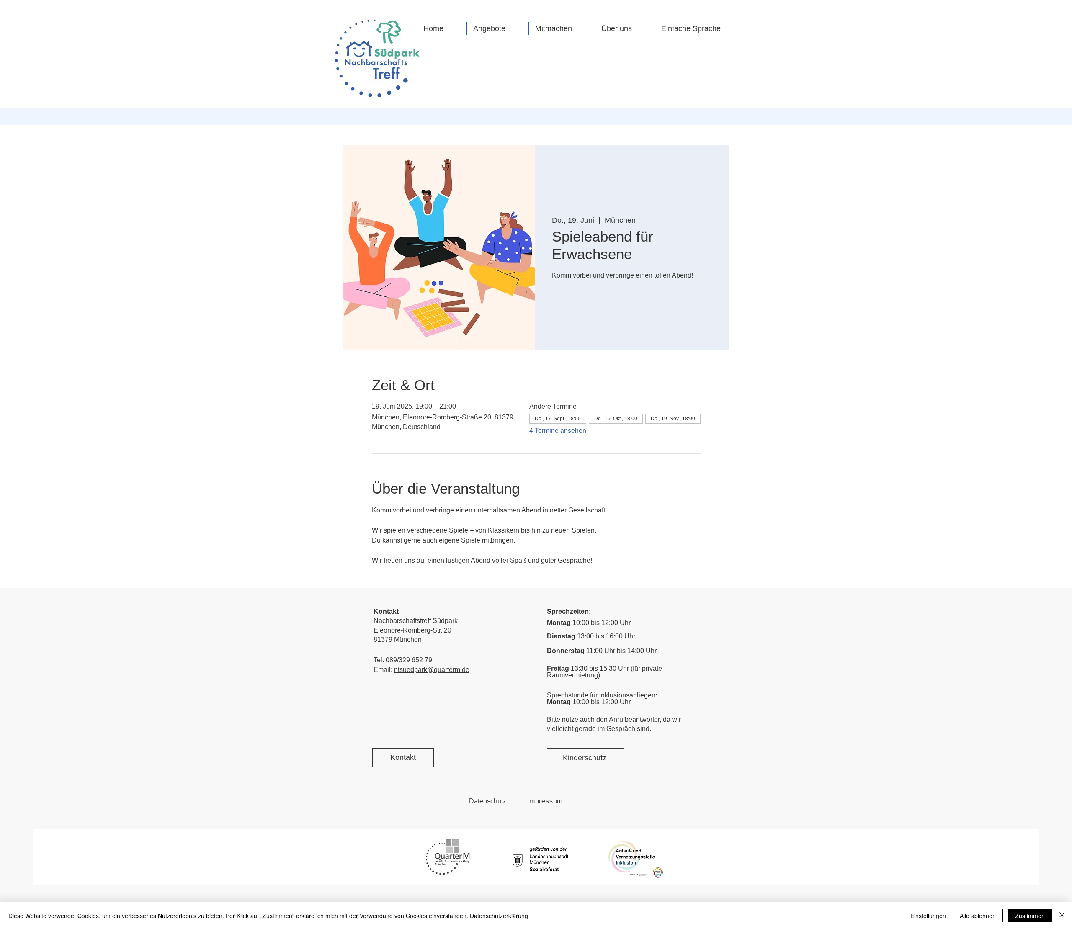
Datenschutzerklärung (499, 915)
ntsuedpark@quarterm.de (431, 669)
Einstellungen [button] (928, 915)
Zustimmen (1030, 915)
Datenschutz (487, 801)
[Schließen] (1062, 915)
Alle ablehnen (978, 915)
